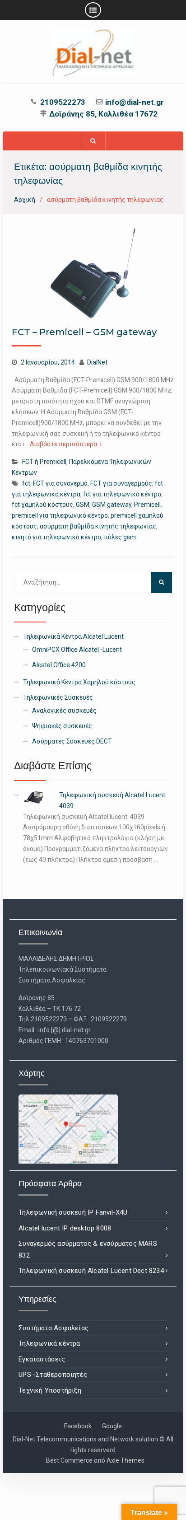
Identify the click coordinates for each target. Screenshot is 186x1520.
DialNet (97, 362)
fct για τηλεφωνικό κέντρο (122, 494)
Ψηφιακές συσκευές (62, 726)
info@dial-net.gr (134, 102)
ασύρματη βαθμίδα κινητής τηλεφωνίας (98, 526)
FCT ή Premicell (44, 461)
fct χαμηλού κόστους (42, 504)
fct (26, 483)
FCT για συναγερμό (60, 483)
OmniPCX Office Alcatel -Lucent (77, 649)
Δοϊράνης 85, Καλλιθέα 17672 (103, 114)
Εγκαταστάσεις (42, 1359)
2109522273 (62, 102)
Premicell (147, 504)
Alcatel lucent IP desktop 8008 (65, 1228)
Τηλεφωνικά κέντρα (49, 1343)
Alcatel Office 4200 (59, 665)
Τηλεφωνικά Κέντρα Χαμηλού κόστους (79, 682)
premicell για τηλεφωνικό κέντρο (60, 515)
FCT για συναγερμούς (121, 483)
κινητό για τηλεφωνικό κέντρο (56, 537)
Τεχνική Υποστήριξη (50, 1390)
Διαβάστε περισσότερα (63, 444)
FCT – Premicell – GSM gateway (84, 332)
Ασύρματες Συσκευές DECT (72, 741)
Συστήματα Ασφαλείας (53, 1328)
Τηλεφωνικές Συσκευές (58, 697)
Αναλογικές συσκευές (64, 710)
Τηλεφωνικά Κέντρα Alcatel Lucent (73, 636)
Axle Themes (125, 1460)
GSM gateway (111, 504)
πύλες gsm (120, 537)
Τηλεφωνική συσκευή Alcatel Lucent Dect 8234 (91, 1271)
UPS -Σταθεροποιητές (53, 1374)
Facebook (78, 1426)
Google (112, 1426)
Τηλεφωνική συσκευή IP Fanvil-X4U (73, 1212)
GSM (82, 504)
